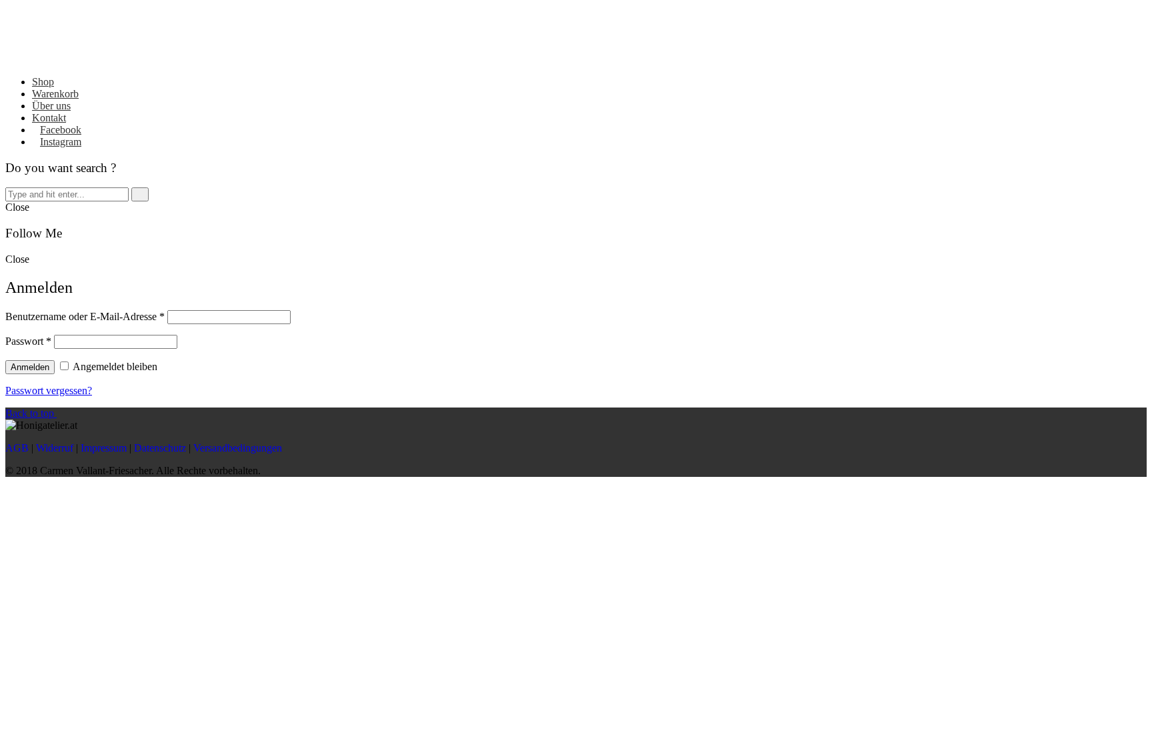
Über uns (51, 105)
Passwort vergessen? (48, 390)
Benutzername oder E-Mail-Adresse (85, 316)
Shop (43, 81)
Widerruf (54, 448)
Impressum (104, 448)
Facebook (60, 129)
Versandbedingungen (237, 448)
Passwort (28, 341)
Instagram (60, 141)
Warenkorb (55, 93)
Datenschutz (160, 448)
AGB (17, 448)
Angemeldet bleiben (114, 366)
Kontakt (49, 117)
